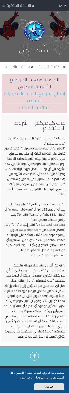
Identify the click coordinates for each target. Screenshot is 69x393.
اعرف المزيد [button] (26, 377)
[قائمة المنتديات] (34, 31)
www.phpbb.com (30, 229)
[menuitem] (21, 5)
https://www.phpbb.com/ (48, 255)
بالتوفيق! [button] (49, 386)
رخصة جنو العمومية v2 (51, 224)
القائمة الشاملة (34, 107)
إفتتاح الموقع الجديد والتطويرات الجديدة (34, 97)
